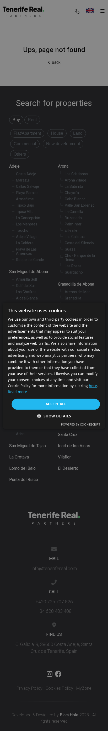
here (93, 385)
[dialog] (54, 365)
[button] (54, 415)
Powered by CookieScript (80, 424)
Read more (17, 391)
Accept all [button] (56, 404)
